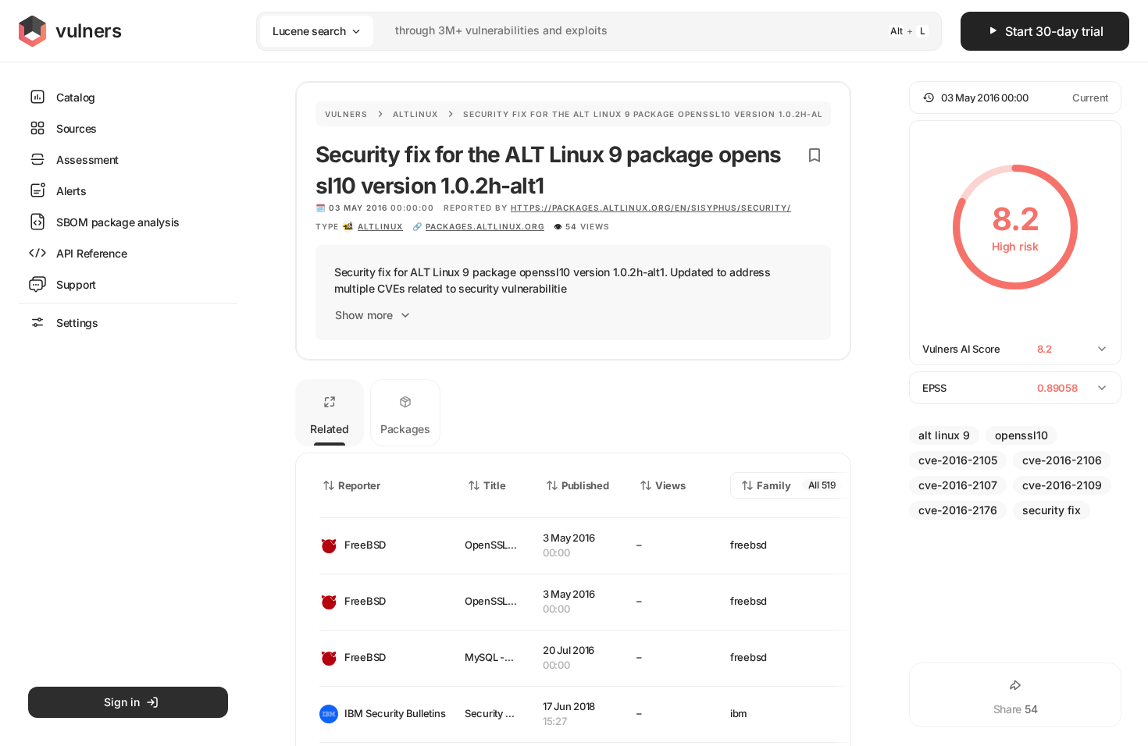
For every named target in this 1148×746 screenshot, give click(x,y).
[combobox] (578, 31)
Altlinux (415, 114)
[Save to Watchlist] (814, 155)
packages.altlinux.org (485, 226)
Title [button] (494, 485)
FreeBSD (365, 544)
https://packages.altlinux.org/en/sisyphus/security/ (651, 207)
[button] (1015, 97)
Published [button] (585, 485)
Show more (364, 314)
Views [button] (670, 485)
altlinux (380, 226)
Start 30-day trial (1054, 31)
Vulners (346, 114)
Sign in (122, 702)
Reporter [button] (359, 485)
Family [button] (774, 485)
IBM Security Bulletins (392, 713)
